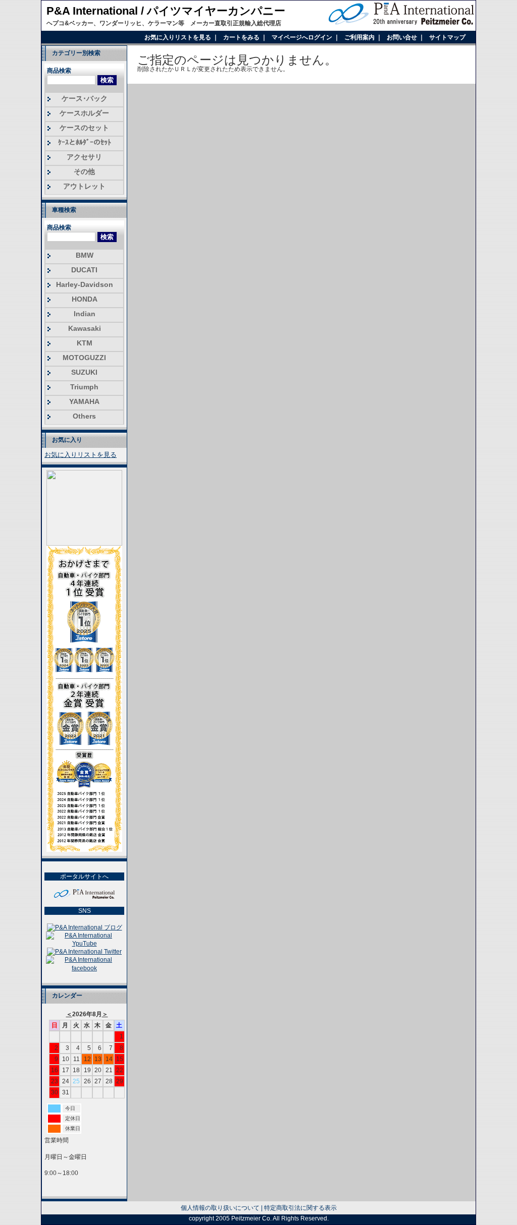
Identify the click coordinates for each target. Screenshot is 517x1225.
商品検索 (59, 70)
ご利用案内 (360, 37)
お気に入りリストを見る (178, 37)
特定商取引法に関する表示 (300, 1207)
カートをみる (242, 37)
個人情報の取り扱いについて (220, 1207)
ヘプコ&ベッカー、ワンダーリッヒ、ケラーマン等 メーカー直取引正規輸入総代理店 (163, 23)
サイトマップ (447, 37)
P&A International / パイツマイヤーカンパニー (165, 11)
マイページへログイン (303, 37)
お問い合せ (403, 37)
